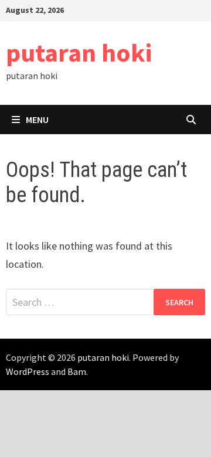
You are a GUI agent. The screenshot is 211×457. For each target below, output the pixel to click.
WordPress (27, 371)
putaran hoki (79, 52)
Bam (76, 371)
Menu (37, 119)
